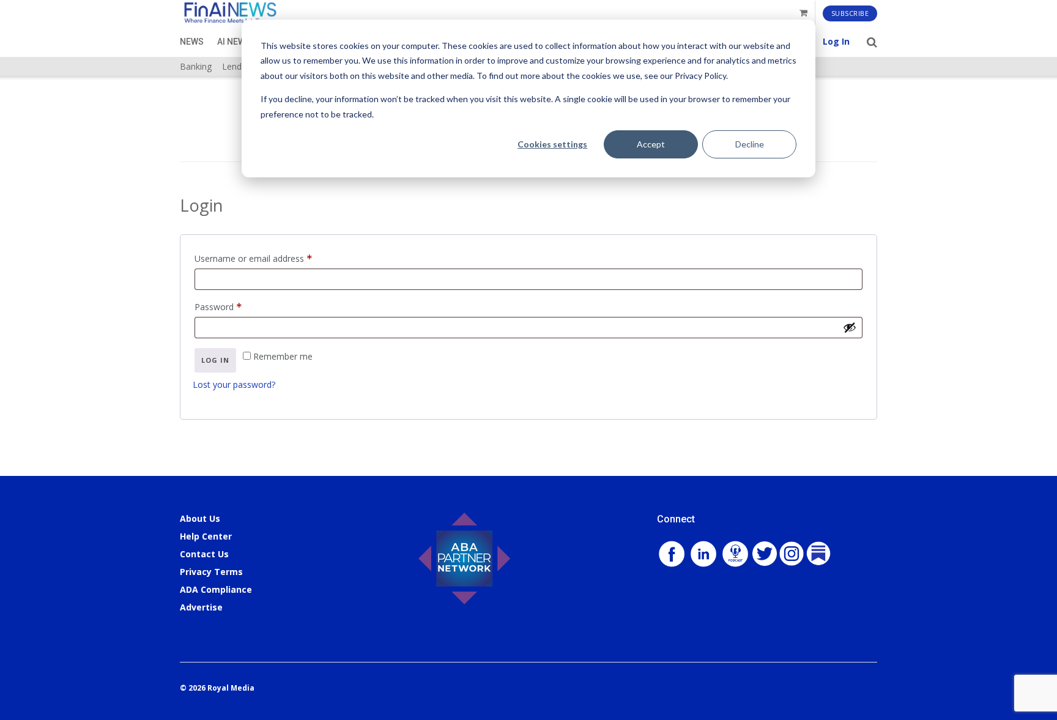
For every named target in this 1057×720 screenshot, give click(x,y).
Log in (215, 360)
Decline (749, 144)
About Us (200, 518)
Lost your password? (234, 384)
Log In (836, 41)
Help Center (206, 536)
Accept (651, 144)
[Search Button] (872, 41)
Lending (237, 66)
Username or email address (271, 257)
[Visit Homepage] (230, 13)
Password (235, 306)
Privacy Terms (211, 571)
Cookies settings (552, 144)
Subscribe (850, 13)
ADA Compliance (216, 589)
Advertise (201, 607)
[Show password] (849, 327)
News (192, 41)
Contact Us (204, 554)
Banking (196, 66)
